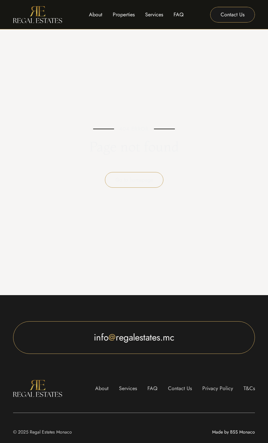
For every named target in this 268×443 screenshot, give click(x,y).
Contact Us (180, 388)
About (95, 14)
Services (154, 14)
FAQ (179, 14)
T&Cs (249, 388)
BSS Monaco (233, 432)
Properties (124, 14)
